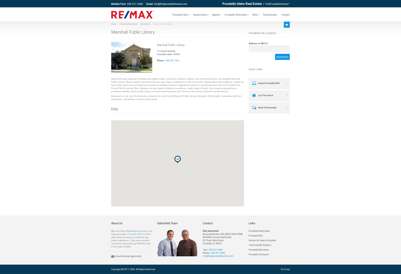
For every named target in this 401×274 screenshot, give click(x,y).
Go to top (285, 269)
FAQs (255, 14)
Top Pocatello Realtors (260, 245)
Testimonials (270, 14)
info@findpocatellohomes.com (170, 4)
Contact (285, 14)
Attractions (145, 24)
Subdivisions (200, 14)
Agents (216, 14)
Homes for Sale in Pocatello (262, 240)
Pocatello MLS (180, 14)
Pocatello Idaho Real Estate (242, 4)
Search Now (282, 57)
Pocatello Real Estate (259, 231)
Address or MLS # (258, 43)
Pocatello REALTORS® (139, 234)
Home (113, 24)
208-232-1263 (172, 60)
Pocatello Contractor (259, 254)
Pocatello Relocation (236, 14)
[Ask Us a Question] (287, 25)
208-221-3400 (135, 4)
